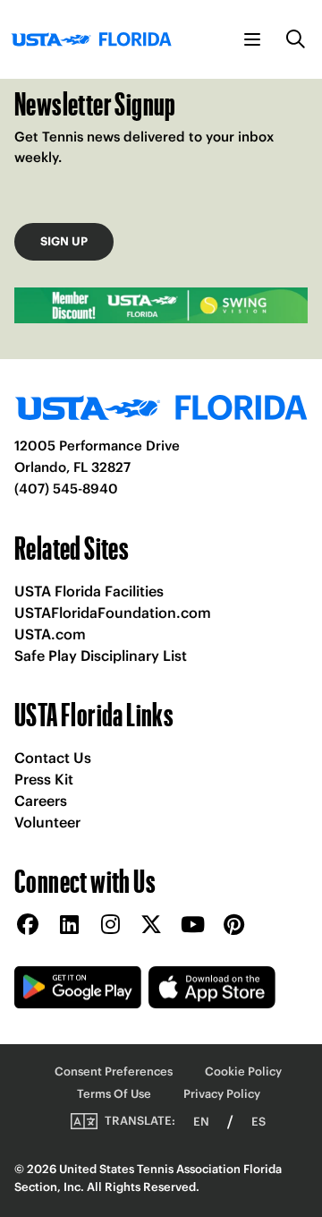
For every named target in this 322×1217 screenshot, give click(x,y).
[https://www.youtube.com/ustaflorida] (192, 925)
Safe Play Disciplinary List (100, 655)
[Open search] (296, 39)
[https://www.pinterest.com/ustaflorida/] (233, 925)
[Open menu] (252, 39)
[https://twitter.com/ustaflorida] (151, 925)
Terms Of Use (114, 1094)
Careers (40, 801)
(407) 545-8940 (66, 488)
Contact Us (52, 758)
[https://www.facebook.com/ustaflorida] (27, 925)
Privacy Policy (221, 1094)
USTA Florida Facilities (89, 591)
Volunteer (47, 822)
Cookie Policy (243, 1071)
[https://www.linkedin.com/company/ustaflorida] (68, 925)
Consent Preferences (114, 1071)
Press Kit (43, 779)
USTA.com (50, 634)
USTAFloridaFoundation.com (112, 612)
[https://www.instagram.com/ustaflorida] (110, 925)
